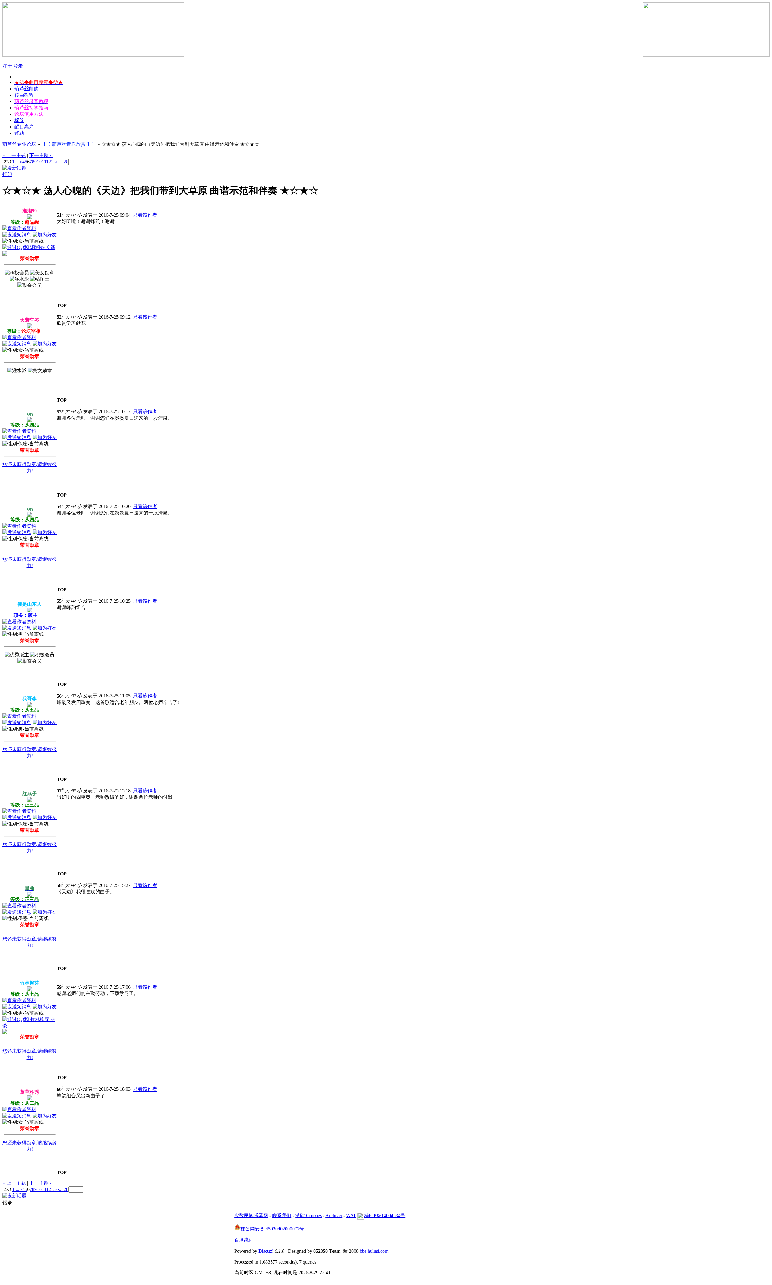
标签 (19, 120)
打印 (7, 174)
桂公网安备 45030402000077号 (272, 1228)
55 (60, 601)
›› (57, 161)
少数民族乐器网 (251, 1215)
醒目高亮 (24, 126)
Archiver (333, 1215)
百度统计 (244, 1240)
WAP (351, 1215)
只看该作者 (145, 215)
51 (60, 215)
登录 (18, 65)
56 (60, 696)
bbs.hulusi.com (374, 1251)
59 (60, 987)
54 (60, 506)
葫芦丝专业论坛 (19, 144)
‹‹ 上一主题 (14, 155)
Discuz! (266, 1251)
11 (44, 161)
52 (60, 316)
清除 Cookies (308, 1215)
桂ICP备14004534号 (384, 1215)
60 (60, 1089)
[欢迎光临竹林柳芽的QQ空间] (4, 1032)
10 (39, 161)
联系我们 (281, 1215)
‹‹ (20, 161)
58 (60, 885)
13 (53, 161)
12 (48, 161)
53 (60, 411)
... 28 (63, 161)
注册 (7, 65)
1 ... (15, 161)
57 (60, 790)
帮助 (19, 133)
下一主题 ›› (41, 155)
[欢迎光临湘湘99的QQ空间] (4, 253)
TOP (62, 305)
